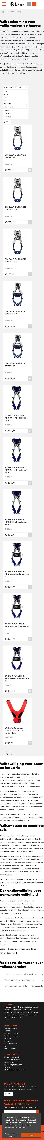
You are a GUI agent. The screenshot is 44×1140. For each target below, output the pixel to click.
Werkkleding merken (11, 1036)
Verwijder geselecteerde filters (15, 87)
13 (7, 754)
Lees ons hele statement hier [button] (15, 1128)
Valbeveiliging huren (8, 953)
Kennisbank (8, 1041)
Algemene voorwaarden (12, 1057)
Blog (5, 1046)
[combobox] (15, 117)
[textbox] (15, 117)
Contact (8, 1093)
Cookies (7, 1067)
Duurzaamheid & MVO (11, 1033)
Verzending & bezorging (12, 1059)
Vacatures (7, 1038)
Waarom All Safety (10, 1028)
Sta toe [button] (31, 1135)
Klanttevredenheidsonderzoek (14, 1070)
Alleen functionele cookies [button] (11, 1135)
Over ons (7, 1031)
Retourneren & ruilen (11, 1062)
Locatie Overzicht (10, 1049)
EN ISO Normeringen (11, 1043)
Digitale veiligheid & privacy (13, 1065)
